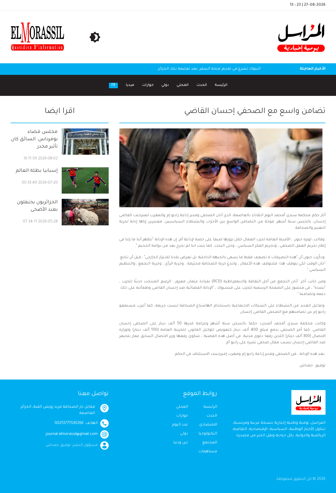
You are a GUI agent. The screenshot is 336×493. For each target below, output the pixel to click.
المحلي (182, 85)
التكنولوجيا (207, 434)
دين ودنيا (180, 443)
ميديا (130, 85)
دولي (165, 85)
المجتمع (209, 443)
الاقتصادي (208, 425)
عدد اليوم (180, 425)
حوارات (148, 85)
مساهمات (207, 452)
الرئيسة (221, 85)
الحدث (201, 85)
